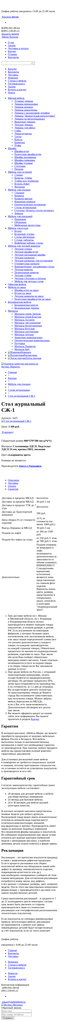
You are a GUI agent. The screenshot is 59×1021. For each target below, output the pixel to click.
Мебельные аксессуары (27, 225)
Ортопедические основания (30, 204)
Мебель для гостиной (20, 172)
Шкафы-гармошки (24, 160)
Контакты (13, 57)
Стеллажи (20, 166)
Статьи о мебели (17, 80)
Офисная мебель (17, 284)
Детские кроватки (24, 257)
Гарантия (13, 489)
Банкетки (19, 142)
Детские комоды (23, 269)
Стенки (18, 175)
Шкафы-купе (21, 151)
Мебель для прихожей (20, 216)
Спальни (19, 192)
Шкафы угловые (23, 163)
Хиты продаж (33, 358)
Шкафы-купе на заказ (26, 290)
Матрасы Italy (22, 349)
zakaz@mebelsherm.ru (13, 1001)
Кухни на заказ (22, 293)
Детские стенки (23, 248)
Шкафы (12, 148)
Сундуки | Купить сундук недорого (34, 210)
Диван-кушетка (23, 133)
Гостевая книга (16, 83)
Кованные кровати (24, 201)
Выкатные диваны (24, 121)
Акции (12, 45)
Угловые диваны (23, 101)
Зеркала (18, 213)
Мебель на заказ (17, 287)
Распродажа (30, 355)
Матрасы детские (24, 334)
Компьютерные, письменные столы (34, 266)
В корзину (7, 432)
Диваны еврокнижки (26, 104)
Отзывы (12, 54)
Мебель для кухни (18, 228)
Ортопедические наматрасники (32, 340)
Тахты (17, 136)
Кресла (18, 139)
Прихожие (20, 219)
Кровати (19, 195)
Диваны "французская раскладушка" (35, 115)
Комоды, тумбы (23, 177)
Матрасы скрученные (26, 331)
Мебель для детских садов (29, 281)
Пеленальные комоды (26, 272)
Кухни (18, 231)
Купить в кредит (17, 89)
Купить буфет (22, 183)
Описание (13, 480)
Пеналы (18, 169)
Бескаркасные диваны (26, 308)
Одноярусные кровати (26, 263)
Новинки (13, 77)
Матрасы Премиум (25, 346)
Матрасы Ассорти (24, 319)
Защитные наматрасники (28, 337)
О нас (11, 42)
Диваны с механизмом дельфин (32, 112)
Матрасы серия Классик (27, 316)
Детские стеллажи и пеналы (30, 278)
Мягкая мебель (16, 98)
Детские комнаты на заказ (28, 296)
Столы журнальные (25, 207)
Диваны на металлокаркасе (29, 118)
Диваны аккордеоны (25, 110)
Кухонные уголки (24, 234)
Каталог (12, 68)
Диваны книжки (23, 107)
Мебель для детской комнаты (24, 245)
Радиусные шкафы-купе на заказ (32, 299)
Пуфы (17, 145)
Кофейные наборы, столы (28, 243)
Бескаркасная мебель (19, 302)
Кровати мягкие (23, 198)
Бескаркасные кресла (26, 305)
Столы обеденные (24, 237)
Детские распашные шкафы (29, 254)
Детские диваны (23, 124)
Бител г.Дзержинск (30, 466)
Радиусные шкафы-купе (27, 154)
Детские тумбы (22, 275)
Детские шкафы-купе (26, 251)
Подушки (19, 343)
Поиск (11, 92)
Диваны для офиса (24, 127)
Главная (12, 372)
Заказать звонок (10, 34)
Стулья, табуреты (24, 240)
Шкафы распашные (25, 157)
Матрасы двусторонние (27, 322)
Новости (13, 973)
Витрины (19, 186)
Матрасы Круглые (24, 328)
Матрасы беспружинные (28, 325)
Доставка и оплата (18, 48)
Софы (17, 130)
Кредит (12, 51)
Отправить (8, 1018)
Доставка (13, 74)
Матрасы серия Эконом (27, 313)
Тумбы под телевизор (26, 180)
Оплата (12, 486)
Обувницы (20, 222)
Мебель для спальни (19, 189)
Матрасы (13, 310)
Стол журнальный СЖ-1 (21, 396)
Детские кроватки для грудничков (33, 260)
